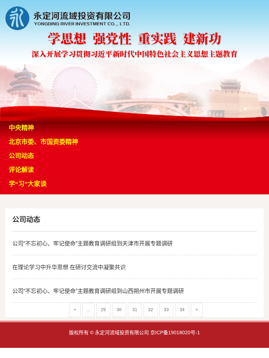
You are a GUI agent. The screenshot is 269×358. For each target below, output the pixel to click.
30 (119, 309)
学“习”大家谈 (28, 183)
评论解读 (21, 169)
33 (166, 309)
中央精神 (21, 127)
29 (103, 309)
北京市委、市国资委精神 (43, 141)
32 (150, 309)
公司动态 (21, 155)
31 (134, 309)
